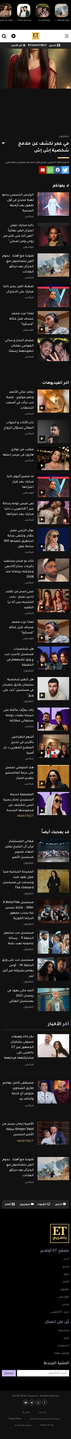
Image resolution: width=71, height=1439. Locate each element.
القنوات (41, 1204)
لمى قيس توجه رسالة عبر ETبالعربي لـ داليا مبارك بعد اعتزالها (18, 509)
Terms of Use (47, 1425)
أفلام (8, 1204)
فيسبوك (63, 1330)
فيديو (13, 35)
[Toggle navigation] (66, 36)
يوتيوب (26, 1402)
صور (66, 1274)
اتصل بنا (26, 1412)
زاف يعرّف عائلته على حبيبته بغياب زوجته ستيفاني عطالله (18, 716)
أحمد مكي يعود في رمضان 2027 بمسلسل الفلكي (20, 996)
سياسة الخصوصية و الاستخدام (45, 1419)
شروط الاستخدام (23, 1425)
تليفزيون (64, 136)
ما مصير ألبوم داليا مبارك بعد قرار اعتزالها (20, 482)
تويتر (66, 1338)
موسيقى (28, 247)
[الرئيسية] (36, 36)
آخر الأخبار (16, 45)
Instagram (39, 1402)
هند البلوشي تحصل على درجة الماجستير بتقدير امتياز (19, 773)
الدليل (52, 45)
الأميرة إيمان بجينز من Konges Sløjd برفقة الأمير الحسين (18, 1129)
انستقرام (63, 1345)
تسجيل (9, 1373)
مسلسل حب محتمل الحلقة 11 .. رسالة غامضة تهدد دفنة (18, 938)
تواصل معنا (61, 1353)
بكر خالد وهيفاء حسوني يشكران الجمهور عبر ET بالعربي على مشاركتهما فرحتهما (19, 1047)
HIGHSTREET (39, 45)
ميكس (29, 216)
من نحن (42, 1412)
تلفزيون (64, 1289)
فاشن (65, 1304)
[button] (65, 170)
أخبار (66, 1259)
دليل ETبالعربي (59, 1312)
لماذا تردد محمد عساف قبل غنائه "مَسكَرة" (21, 319)
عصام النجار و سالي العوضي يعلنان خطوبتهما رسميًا (19, 346)
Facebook (45, 1402)
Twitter (32, 1402)
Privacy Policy (14, 1419)
